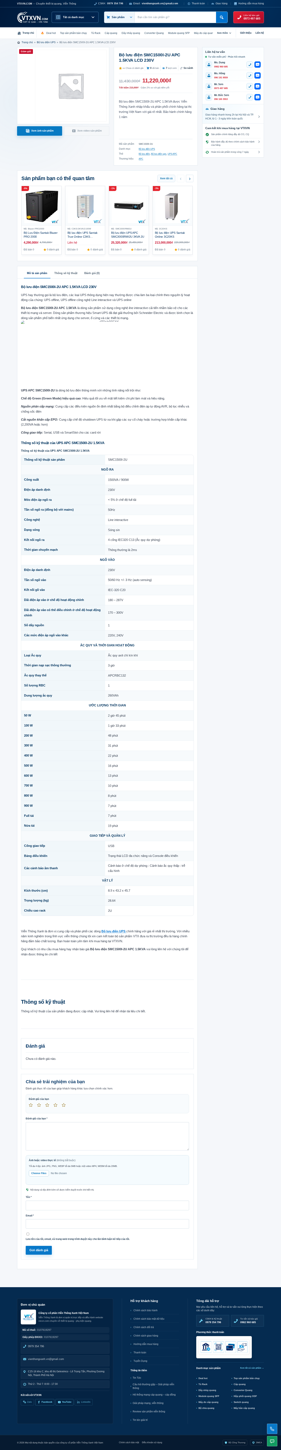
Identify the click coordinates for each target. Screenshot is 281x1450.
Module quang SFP (209, 1396)
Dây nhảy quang (207, 1390)
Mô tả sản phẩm (37, 273)
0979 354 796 (36, 1346)
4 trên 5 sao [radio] (57, 1106)
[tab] (39, 131)
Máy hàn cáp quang (244, 1408)
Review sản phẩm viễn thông (149, 1411)
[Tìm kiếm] (222, 17)
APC (141, 158)
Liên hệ (259, 33)
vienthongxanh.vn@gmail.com (46, 1359)
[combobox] (175, 17)
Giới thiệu (245, 33)
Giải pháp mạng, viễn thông (148, 1403)
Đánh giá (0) (92, 273)
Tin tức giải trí (140, 1420)
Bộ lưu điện (144, 154)
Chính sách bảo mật (129, 1442)
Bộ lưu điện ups (158, 154)
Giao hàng (222, 3)
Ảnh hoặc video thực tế (52, 1160)
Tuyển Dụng (140, 1361)
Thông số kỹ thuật (65, 273)
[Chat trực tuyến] (272, 1441)
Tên (29, 1197)
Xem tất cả (166, 178)
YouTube (66, 1402)
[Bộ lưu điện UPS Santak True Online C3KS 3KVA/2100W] (85, 206)
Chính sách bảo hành (146, 1310)
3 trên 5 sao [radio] (49, 1106)
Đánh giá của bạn (39, 1099)
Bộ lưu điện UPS (46, 42)
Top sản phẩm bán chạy (247, 1378)
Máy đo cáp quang (208, 1402)
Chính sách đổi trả (144, 1327)
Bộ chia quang (206, 1408)
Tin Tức (137, 1377)
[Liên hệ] (272, 1429)
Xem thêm (222, 33)
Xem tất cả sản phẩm (252, 1368)
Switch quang (241, 1402)
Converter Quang (243, 1390)
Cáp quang (240, 1384)
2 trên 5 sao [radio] (40, 1106)
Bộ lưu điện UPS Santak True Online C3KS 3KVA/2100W (82, 236)
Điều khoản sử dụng (152, 1442)
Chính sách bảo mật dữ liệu (149, 1318)
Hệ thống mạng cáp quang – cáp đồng (154, 1394)
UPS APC (172, 154)
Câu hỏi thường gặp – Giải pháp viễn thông (153, 1386)
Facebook (47, 1402)
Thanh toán (198, 3)
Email (30, 1215)
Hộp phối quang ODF (245, 1396)
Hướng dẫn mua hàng (251, 3)
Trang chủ (27, 42)
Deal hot (203, 1378)
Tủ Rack (203, 1384)
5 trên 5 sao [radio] (65, 1106)
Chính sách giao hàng (146, 1335)
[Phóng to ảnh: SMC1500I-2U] (107, 353)
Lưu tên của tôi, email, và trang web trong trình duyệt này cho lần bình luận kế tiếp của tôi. (78, 1239)
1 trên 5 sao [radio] (32, 1106)
